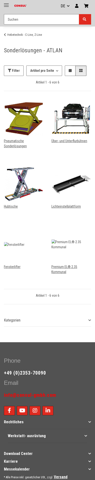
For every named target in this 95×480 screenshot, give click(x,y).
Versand (60, 477)
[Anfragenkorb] (86, 6)
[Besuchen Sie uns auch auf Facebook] (9, 410)
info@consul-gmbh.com (30, 395)
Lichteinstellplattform (66, 206)
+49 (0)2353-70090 (25, 373)
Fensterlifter (12, 267)
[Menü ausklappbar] (6, 3)
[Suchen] (85, 19)
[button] (76, 6)
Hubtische (11, 206)
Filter (15, 71)
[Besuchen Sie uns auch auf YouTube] (22, 410)
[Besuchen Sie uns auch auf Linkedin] (47, 410)
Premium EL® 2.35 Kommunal (64, 269)
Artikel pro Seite (42, 71)
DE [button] (63, 6)
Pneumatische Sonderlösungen (15, 143)
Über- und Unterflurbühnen (69, 141)
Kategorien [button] (12, 320)
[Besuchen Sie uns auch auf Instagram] (34, 410)
